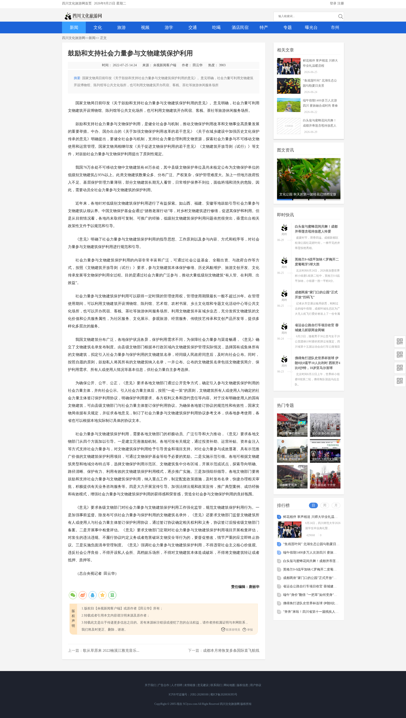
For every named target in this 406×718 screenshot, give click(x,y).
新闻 (74, 27)
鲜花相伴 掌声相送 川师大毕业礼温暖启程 (313, 517)
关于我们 (151, 685)
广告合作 (164, 685)
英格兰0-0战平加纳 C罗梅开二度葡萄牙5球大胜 (317, 569)
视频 (145, 27)
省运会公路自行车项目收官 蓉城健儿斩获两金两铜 (319, 586)
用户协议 (255, 685)
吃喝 (216, 27)
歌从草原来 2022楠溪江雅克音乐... (111, 650)
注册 (340, 3)
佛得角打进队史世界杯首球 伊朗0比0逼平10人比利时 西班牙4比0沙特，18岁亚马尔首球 (317, 363)
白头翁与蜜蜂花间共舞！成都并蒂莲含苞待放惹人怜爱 (319, 125)
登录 (333, 3)
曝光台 (311, 27)
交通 (192, 27)
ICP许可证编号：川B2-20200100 (188, 694)
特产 (264, 27)
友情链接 (190, 685)
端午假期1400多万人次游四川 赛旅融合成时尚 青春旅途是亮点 (320, 106)
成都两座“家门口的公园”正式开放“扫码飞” (314, 578)
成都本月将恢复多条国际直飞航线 (231, 650)
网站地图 (230, 685)
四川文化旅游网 (73, 38)
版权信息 (243, 685)
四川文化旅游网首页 (77, 3)
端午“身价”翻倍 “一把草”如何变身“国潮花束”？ (317, 595)
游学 (169, 27)
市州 (335, 27)
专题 (287, 27)
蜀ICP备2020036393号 (223, 694)
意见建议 (203, 685)
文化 (98, 27)
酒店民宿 (240, 27)
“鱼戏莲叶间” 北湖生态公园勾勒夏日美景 (313, 544)
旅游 (121, 27)
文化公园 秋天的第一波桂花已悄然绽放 (307, 194)
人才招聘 (177, 685)
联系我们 (217, 685)
